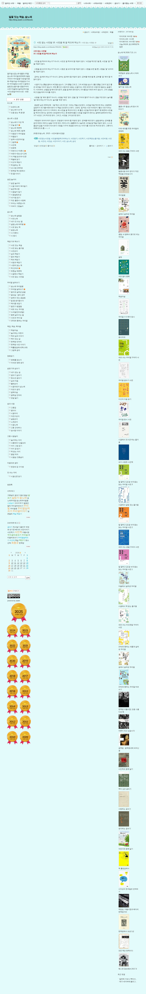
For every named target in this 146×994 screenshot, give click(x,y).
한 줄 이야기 (15, 174)
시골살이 (10, 503)
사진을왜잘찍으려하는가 (60, 139)
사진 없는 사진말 (17, 277)
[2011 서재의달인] (25, 722)
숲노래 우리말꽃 (17, 286)
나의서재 (87, 3)
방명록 (9, 485)
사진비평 (104, 139)
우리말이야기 (20, 511)
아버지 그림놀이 (17, 206)
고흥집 (13, 408)
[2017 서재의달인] (25, 677)
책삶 (14, 514)
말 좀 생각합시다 (17, 301)
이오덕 (12, 540)
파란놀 (94, 47)
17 (12, 566)
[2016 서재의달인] (12, 692)
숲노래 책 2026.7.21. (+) (127, 52)
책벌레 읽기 (15, 159)
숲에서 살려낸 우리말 (126, 214)
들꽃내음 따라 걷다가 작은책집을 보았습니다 (128, 172)
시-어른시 (14, 233)
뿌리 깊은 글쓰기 (124, 789)
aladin (18, 601)
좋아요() (51, 146)
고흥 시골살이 (12, 436)
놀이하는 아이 (16, 440)
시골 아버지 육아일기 (19, 186)
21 (24, 566)
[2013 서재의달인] (25, 707)
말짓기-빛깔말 (16, 306)
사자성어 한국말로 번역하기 (128, 890)
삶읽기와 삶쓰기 (13, 368)
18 (15, 566)
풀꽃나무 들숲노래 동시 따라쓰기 (128, 108)
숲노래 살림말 (16, 216)
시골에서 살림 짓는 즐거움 (128, 505)
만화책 (13, 148)
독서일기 (16, 527)
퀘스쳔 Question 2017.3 (127, 969)
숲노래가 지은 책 (17, 122)
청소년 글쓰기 (16, 378)
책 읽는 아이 (15, 452)
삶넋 (74, 141)
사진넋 (43, 141)
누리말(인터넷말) (17, 312)
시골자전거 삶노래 (18, 387)
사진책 (13, 145)
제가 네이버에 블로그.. (127, 982)
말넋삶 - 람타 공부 (18, 295)
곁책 (120, 257)
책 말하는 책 (15, 165)
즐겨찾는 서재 (127, 3)
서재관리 (108, 3)
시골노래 (14, 425)
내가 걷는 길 (15, 372)
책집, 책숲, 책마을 (14, 326)
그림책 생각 (15, 350)
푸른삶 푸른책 (16, 271)
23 (9, 568)
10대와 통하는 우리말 (19, 321)
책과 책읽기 (15, 260)
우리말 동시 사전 (124, 420)
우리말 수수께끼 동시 (126, 317)
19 (18, 566)
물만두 (22, 527)
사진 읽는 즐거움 (17, 248)
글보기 (86, 32)
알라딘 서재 (9, 3)
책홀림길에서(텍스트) (19, 347)
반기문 (12, 530)
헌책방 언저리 (16, 342)
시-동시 (14, 236)
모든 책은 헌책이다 (125, 951)
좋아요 (91, 146)
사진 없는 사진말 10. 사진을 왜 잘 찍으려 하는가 (58, 42)
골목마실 (14, 392)
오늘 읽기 (14, 125)
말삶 (26, 495)
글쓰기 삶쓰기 (16, 375)
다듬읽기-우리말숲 (18, 134)
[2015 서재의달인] (25, 692)
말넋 (22, 495)
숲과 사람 (11, 404)
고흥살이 (10, 495)
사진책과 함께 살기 (125, 769)
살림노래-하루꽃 (17, 224)
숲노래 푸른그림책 (18, 131)
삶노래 (9, 212)
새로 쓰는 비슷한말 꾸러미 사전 (128, 626)
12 (18, 563)
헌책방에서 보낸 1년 (126, 931)
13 (21, 563)
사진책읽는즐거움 (93, 139)
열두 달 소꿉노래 (124, 87)
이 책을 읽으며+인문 (19, 157)
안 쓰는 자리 (12, 473)
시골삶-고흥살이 (17, 457)
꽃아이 (13, 410)
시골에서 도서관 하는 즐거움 (128, 441)
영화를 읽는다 (16, 360)
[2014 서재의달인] (12, 707)
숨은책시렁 (15, 189)
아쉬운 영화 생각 (17, 363)
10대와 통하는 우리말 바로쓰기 (128, 688)
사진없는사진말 (44, 139)
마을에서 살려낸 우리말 (127, 586)
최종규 (15, 542)
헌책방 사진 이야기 (18, 345)
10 (12, 563)
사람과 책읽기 (16, 263)
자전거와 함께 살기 (125, 849)
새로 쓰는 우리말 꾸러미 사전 (128, 358)
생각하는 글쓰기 (124, 829)
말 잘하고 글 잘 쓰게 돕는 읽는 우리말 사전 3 (128, 483)
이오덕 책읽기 (16, 162)
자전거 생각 (15, 389)
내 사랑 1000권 (17, 168)
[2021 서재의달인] (25, 646)
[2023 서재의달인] (25, 631)
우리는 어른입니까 (18, 203)
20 (21, 566)
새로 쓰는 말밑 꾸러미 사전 (128, 151)
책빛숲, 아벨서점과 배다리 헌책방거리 (128, 910)
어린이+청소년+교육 (19, 154)
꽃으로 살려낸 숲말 (18, 292)
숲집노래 (14, 230)
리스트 (9, 103)
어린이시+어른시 (17, 151)
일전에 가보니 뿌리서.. (127, 979)
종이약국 (121, 337)
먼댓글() (43, 146)
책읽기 (19, 514)
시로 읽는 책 (15, 227)
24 (12, 568)
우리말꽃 (13, 509)
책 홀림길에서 (123, 868)
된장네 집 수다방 (17, 467)
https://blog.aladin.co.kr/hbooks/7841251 (47, 47)
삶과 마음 (14, 381)
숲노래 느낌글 (12, 118)
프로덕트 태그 (12, 523)
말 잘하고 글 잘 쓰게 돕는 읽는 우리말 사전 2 (128, 526)
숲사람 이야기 (16, 431)
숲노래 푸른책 (16, 128)
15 (27, 563)
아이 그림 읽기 (16, 446)
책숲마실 (14, 330)
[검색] (28, 578)
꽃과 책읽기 (15, 257)
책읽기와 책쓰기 (13, 241)
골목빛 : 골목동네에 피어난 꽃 (128, 749)
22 (27, 566)
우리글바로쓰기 (17, 506)
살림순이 (14, 419)
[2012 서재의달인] (12, 722)
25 (15, 568)
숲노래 (23, 497)
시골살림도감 (16, 195)
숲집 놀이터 (11, 179)
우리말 (25, 535)
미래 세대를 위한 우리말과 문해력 (128, 130)
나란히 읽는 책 (16, 265)
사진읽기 (74, 139)
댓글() (110, 43)
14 (24, 563)
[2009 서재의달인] (25, 738)
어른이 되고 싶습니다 (126, 731)
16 (9, 566)
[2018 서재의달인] (12, 677)
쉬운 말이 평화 (124, 276)
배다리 (17, 530)
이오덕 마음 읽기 (124, 399)
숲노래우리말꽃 (22, 501)
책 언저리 (14, 268)
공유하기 (100, 146)
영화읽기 (10, 356)
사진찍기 (10, 532)
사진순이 (14, 251)
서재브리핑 (97, 3)
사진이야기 (25, 530)
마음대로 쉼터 (12, 463)
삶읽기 (15, 497)
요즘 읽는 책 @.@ (18, 113)
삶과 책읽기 (15, 254)
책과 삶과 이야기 (17, 336)
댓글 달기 (14, 398)
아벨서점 (25, 532)
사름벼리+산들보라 (18, 443)
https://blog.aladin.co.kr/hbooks (21, 20)
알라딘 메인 (27, 3)
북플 (19, 3)
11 (15, 563)
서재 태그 (11, 491)
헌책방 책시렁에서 (18, 171)
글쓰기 (117, 3)
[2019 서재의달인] (25, 661)
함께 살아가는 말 (17, 315)
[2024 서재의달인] (12, 631)
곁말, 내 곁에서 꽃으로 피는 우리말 (128, 235)
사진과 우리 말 (16, 318)
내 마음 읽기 (15, 198)
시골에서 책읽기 (17, 274)
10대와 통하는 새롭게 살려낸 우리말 (128, 648)
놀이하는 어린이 (17, 333)
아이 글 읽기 (15, 449)
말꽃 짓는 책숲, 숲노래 (20, 16)
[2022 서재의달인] (12, 646)
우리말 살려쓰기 (13, 283)
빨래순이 (14, 384)
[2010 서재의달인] (12, 738)
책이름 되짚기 (16, 304)
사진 (64, 141)
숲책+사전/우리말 (17, 139)
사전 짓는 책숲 (16, 245)
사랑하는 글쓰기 (124, 809)
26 (18, 568)
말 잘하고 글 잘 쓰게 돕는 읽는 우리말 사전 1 (128, 568)
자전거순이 (15, 416)
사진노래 (14, 219)
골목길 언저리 (16, 395)
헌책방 (21, 543)
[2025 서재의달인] (19, 613)
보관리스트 (15, 107)
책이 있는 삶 (15, 339)
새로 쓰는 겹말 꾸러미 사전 (128, 547)
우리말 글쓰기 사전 (125, 380)
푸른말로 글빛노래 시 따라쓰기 (128, 74)
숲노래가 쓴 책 (16, 110)
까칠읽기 (14, 137)
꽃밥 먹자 (14, 454)
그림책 (13, 142)
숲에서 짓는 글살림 (18, 298)
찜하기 (110, 146)
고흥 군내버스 (16, 428)
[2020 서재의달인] (12, 661)
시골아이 (14, 413)
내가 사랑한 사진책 (125, 462)
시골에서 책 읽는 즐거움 (127, 606)
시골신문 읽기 (16, 476)
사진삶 (49, 141)
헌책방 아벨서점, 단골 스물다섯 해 (128, 710)
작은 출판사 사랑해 (18, 200)
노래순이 (14, 422)
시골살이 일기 (16, 192)
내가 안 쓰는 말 (17, 221)
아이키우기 (19, 503)
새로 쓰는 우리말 (17, 309)
